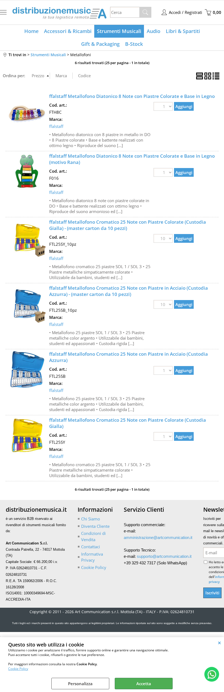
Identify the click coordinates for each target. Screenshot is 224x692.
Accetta (143, 683)
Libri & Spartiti (183, 31)
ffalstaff (56, 126)
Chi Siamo (90, 519)
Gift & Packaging (100, 44)
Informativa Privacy (92, 557)
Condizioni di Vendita (93, 536)
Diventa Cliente (95, 526)
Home (31, 31)
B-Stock (134, 44)
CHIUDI (219, 642)
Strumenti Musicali (119, 31)
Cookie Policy (18, 668)
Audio (153, 31)
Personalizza (80, 683)
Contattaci (90, 546)
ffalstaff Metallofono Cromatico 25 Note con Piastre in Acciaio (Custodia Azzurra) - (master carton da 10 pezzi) (128, 291)
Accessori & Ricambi (68, 31)
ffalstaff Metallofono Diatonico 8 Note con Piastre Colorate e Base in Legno (132, 96)
